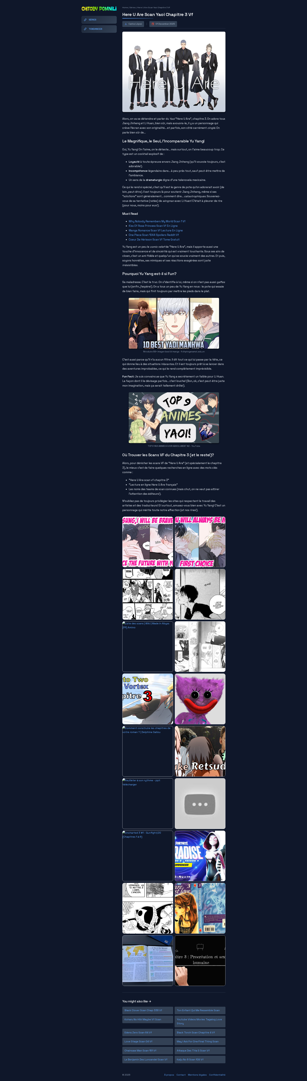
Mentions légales (197, 1074)
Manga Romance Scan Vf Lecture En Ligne (156, 230)
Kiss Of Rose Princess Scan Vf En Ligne (153, 226)
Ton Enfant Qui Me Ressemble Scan (198, 1010)
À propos (169, 1074)
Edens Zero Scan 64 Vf (138, 1032)
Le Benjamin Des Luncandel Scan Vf (146, 1059)
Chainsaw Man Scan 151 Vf (140, 1050)
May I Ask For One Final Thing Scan (198, 1041)
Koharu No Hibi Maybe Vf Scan (143, 1019)
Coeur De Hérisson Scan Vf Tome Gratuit (154, 239)
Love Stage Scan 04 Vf (138, 1041)
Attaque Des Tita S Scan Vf (193, 1050)
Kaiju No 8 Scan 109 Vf (190, 1059)
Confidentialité (217, 1074)
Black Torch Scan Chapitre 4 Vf (196, 1032)
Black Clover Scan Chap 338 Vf (143, 1010)
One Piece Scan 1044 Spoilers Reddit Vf (154, 235)
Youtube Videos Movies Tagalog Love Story (199, 1021)
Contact (181, 1074)
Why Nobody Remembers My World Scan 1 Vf (157, 221)
